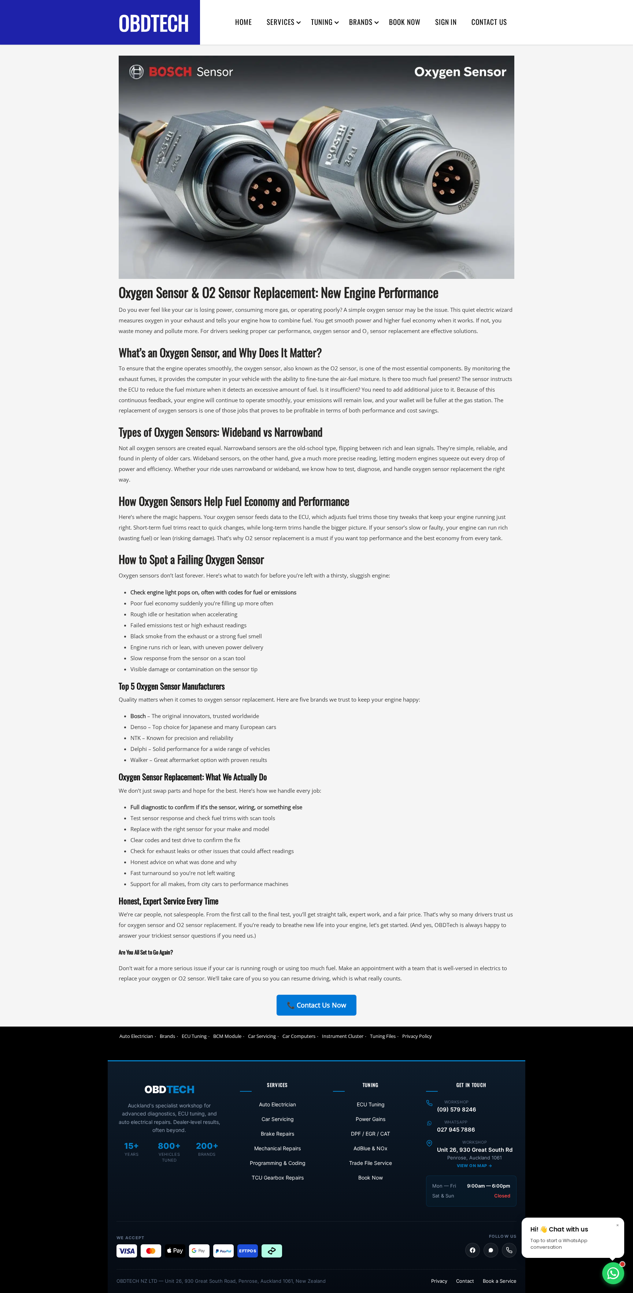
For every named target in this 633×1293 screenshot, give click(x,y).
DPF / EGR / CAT (370, 1134)
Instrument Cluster (342, 1036)
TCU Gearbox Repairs (278, 1177)
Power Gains (370, 1119)
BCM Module (227, 1036)
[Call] (509, 1250)
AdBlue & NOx (370, 1148)
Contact (465, 1281)
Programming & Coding (278, 1163)
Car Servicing (262, 1036)
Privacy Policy (417, 1036)
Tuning (322, 21)
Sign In (446, 21)
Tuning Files (383, 1036)
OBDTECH (154, 22)
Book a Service (500, 1281)
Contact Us (489, 21)
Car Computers (298, 1036)
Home (243, 21)
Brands (167, 1036)
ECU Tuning (194, 1036)
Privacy (439, 1281)
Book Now (405, 21)
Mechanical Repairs (277, 1148)
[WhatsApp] (491, 1250)
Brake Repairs (277, 1134)
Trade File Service (370, 1163)
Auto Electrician (136, 1036)
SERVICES (281, 21)
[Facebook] (472, 1250)
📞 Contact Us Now (316, 1005)
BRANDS (361, 21)
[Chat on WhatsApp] (613, 1273)
